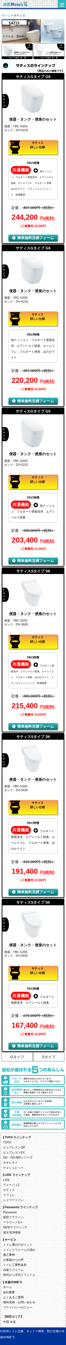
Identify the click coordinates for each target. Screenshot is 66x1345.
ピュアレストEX (14, 1152)
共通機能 (20, 170)
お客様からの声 (13, 1259)
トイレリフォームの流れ (19, 1249)
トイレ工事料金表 (15, 1264)
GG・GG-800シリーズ (17, 1157)
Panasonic (10, 1212)
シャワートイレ (13, 1200)
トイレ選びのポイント (17, 1244)
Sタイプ (48, 1057)
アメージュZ (11, 1184)
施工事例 (9, 1254)
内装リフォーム (13, 1269)
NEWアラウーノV (15, 1227)
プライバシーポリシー (17, 1307)
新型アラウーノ (13, 1217)
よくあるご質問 (13, 1297)
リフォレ (9, 1194)
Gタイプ (17, 1057)
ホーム (6, 15)
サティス (9, 1190)
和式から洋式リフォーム (19, 1274)
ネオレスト (10, 1162)
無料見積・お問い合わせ (19, 1302)
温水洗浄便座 (12, 1232)
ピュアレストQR (14, 1147)
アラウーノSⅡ (13, 1222)
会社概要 (9, 1292)
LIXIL (6, 1179)
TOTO (7, 1142)
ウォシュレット (13, 1167)
